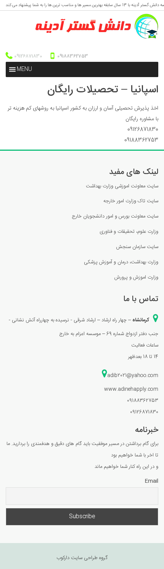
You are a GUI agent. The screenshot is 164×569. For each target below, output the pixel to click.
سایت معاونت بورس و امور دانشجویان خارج (115, 216)
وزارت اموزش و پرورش (136, 277)
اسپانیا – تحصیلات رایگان (102, 90)
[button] (24, 69)
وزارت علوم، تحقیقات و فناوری (129, 231)
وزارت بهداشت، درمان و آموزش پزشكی (121, 262)
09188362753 (72, 56)
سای (155, 247)
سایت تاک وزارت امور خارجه (130, 201)
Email (151, 481)
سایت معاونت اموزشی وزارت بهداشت (122, 186)
